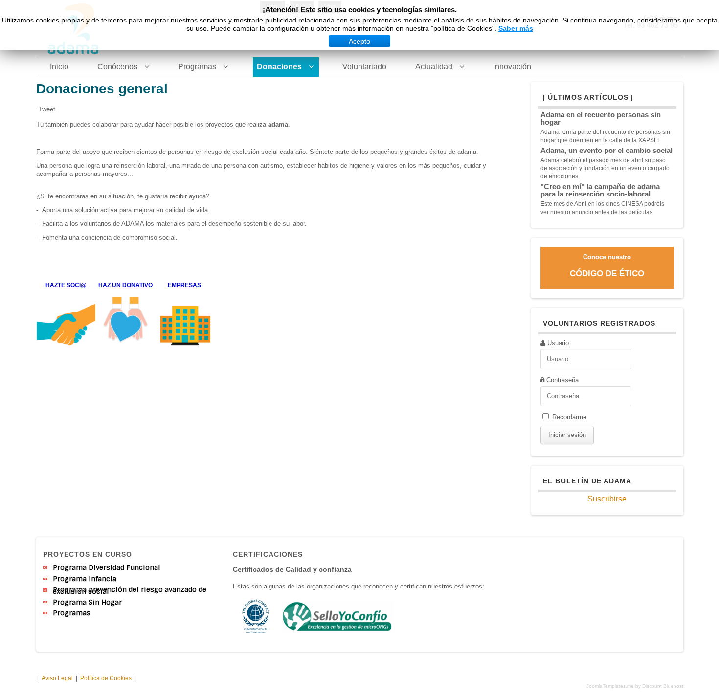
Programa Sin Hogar (87, 602)
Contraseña (562, 380)
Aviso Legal (56, 678)
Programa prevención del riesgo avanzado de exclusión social (129, 590)
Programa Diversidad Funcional (106, 567)
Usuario (558, 343)
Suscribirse (607, 499)
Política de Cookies (106, 678)
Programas (71, 613)
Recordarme (569, 417)
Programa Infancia (84, 579)
